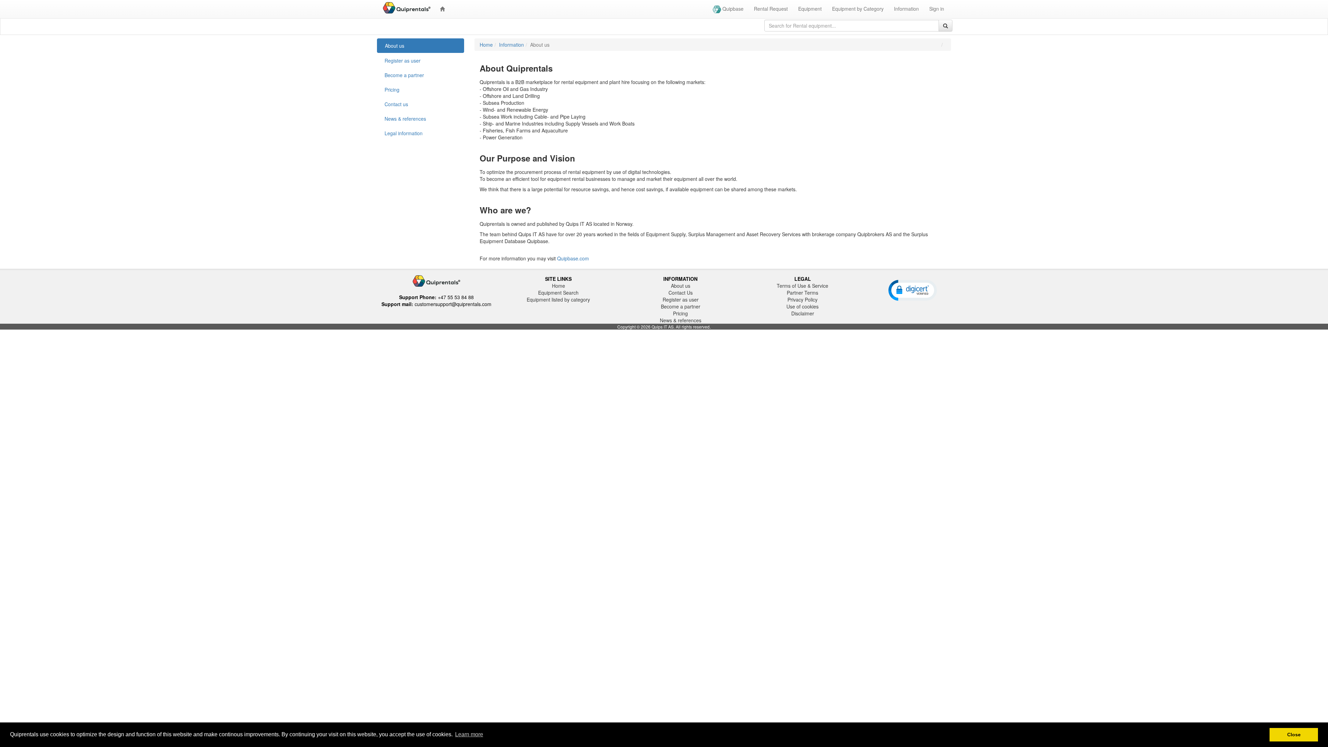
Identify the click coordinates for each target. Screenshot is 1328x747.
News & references (680, 320)
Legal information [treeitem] (404, 133)
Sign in (936, 8)
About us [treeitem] (394, 45)
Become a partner (680, 306)
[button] (912, 290)
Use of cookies (802, 306)
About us (680, 285)
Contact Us (680, 292)
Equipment (810, 8)
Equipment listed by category (558, 299)
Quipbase (732, 8)
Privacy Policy (802, 299)
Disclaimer (802, 313)
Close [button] (1294, 734)
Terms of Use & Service (802, 285)
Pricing (680, 313)
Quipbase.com (573, 258)
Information (906, 8)
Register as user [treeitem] (403, 60)
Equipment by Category (858, 8)
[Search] (945, 25)
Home (486, 44)
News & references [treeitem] (405, 118)
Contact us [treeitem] (396, 104)
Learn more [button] (469, 734)
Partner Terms (802, 292)
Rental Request (771, 8)
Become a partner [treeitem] (404, 75)
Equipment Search (558, 292)
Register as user (681, 299)
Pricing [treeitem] (392, 89)
